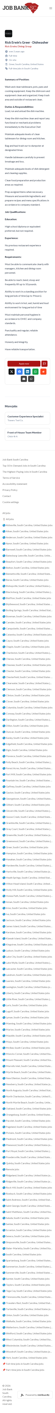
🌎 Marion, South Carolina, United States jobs (26, 1029)
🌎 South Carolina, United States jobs (21, 1254)
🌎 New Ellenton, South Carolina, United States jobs (27, 1078)
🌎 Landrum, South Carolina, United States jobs (26, 974)
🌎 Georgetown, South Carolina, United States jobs (27, 798)
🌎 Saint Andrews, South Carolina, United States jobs (27, 1199)
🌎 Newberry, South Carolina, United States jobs (27, 1084)
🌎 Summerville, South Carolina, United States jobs (27, 1272)
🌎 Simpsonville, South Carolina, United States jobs (27, 1242)
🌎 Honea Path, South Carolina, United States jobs (27, 895)
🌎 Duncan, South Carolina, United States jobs (26, 731)
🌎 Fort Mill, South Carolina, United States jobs (26, 774)
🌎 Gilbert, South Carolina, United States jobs (26, 804)
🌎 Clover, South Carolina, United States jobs (25, 701)
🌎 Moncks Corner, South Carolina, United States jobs (27, 1053)
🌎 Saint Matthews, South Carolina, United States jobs (27, 1211)
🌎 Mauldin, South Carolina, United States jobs (26, 1035)
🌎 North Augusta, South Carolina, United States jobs (27, 1090)
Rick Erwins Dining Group (18, 46)
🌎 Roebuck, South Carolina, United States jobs (27, 1193)
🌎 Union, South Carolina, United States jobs (25, 1315)
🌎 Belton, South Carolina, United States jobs (25, 567)
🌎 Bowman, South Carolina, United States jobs (27, 616)
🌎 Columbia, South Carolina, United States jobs (27, 707)
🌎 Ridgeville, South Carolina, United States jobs (27, 1181)
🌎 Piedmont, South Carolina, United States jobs (27, 1138)
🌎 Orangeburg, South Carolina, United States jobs (27, 1114)
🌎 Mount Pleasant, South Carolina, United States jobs (27, 1059)
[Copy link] (31, 379)
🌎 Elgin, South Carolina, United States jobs (25, 750)
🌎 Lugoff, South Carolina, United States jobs (25, 1011)
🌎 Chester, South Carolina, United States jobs (26, 671)
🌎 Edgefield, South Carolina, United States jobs (27, 743)
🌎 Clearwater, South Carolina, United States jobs (27, 683)
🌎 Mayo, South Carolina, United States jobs (25, 1041)
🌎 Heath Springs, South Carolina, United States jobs (27, 877)
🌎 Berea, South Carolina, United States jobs (25, 579)
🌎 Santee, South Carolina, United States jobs (25, 1223)
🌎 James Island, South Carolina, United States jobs (27, 926)
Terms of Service (11, 477)
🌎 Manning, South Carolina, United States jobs (27, 1023)
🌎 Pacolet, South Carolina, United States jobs (26, 1120)
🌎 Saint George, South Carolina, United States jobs (27, 1205)
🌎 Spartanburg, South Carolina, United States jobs (27, 1260)
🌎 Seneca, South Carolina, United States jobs (26, 1236)
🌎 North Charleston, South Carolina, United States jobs (27, 1096)
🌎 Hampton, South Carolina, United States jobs (27, 853)
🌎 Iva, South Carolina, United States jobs (24, 914)
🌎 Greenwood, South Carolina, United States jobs (27, 841)
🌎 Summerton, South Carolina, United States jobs (27, 1266)
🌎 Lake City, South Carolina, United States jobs (27, 956)
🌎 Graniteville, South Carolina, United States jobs (27, 822)
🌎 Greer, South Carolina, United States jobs (25, 847)
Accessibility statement (14, 483)
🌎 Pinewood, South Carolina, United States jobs (27, 1144)
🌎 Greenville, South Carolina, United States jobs (27, 835)
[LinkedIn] (27, 372)
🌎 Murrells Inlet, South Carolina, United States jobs (27, 1065)
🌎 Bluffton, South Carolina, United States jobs (26, 598)
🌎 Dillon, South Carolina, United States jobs (25, 725)
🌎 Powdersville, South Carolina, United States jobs (27, 1157)
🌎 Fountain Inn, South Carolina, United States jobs (27, 780)
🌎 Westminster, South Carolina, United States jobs (27, 1345)
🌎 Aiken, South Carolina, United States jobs (25, 531)
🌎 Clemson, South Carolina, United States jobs (26, 689)
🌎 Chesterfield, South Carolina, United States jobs (27, 677)
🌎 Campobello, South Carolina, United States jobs (27, 628)
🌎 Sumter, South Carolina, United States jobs (26, 1278)
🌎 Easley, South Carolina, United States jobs (25, 737)
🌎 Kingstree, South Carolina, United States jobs (27, 944)
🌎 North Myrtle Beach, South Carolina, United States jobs (27, 1102)
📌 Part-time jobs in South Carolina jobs (23, 1369)
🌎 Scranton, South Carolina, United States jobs (27, 1230)
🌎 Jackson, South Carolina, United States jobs (26, 920)
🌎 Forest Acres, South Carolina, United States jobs (27, 768)
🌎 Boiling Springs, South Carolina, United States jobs (27, 610)
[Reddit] (43, 372)
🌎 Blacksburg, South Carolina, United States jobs (27, 592)
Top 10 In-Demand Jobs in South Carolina (24, 465)
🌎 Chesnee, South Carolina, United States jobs (26, 664)
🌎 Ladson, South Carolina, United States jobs (26, 950)
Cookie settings (10, 502)
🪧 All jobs (8, 519)
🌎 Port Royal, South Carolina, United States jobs (27, 1151)
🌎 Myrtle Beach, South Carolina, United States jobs (27, 1072)
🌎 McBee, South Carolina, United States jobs (26, 1047)
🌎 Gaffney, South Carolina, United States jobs (26, 786)
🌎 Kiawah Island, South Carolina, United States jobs (27, 938)
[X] (12, 372)
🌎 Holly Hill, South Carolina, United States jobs (27, 889)
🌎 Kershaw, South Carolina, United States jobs (26, 932)
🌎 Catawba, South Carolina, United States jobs (27, 634)
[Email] (24, 379)
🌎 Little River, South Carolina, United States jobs (27, 999)
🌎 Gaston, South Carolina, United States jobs (26, 792)
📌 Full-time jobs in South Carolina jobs (23, 1363)
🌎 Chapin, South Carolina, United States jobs (26, 646)
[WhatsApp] (35, 372)
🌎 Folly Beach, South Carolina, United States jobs (27, 762)
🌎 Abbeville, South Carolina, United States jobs (27, 525)
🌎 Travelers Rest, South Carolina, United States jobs (27, 1302)
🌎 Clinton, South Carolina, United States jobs (26, 695)
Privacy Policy (9, 489)
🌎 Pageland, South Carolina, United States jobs (27, 1126)
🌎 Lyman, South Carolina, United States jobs (25, 1017)
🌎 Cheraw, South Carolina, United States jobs (26, 658)
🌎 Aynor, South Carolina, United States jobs (25, 543)
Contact (6, 495)
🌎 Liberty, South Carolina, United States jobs (26, 993)
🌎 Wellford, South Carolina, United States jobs (27, 1333)
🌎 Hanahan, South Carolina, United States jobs (27, 859)
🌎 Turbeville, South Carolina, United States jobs (27, 1309)
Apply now (24, 363)
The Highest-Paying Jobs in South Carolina (24, 471)
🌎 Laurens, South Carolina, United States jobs (26, 980)
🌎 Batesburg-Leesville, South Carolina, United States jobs (27, 555)
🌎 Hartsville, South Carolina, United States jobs (27, 871)
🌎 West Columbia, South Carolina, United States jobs (27, 1339)
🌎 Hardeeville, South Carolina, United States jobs (27, 865)
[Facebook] (19, 372)
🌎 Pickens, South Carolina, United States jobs (26, 1132)
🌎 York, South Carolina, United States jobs (24, 1357)
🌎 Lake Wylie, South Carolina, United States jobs (27, 962)
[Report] (44, 364)
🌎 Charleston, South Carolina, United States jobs (27, 652)
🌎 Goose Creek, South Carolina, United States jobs (27, 816)
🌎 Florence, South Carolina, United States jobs (26, 756)
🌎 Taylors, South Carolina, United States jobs (26, 1284)
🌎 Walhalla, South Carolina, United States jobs (26, 1321)
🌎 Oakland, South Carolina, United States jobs (26, 1108)
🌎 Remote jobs (10, 1169)
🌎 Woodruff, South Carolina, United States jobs (27, 1351)
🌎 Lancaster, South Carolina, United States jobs (27, 968)
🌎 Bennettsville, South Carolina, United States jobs (27, 573)
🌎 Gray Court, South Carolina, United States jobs (27, 829)
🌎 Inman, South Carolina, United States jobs (25, 901)
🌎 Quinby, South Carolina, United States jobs (26, 1163)
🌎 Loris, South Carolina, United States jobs (25, 1005)
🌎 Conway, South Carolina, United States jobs (26, 713)
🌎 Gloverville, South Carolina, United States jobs (27, 810)
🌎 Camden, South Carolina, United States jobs (26, 622)
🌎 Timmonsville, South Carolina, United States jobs (27, 1296)
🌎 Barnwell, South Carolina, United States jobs (27, 549)
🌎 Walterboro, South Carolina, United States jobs (27, 1327)
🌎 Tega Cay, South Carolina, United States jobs (27, 1290)
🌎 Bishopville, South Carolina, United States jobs (27, 585)
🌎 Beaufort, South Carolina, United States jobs (27, 561)
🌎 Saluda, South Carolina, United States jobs (25, 1217)
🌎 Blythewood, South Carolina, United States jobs (27, 604)
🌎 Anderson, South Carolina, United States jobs (27, 537)
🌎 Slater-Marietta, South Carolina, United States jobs (27, 1248)
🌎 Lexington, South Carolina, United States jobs (27, 986)
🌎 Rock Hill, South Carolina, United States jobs (27, 1187)
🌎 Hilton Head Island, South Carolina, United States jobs (27, 883)
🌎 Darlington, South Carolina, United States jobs (27, 719)
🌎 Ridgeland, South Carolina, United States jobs (27, 1175)
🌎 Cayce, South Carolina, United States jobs (25, 640)
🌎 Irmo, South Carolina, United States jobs (24, 908)
